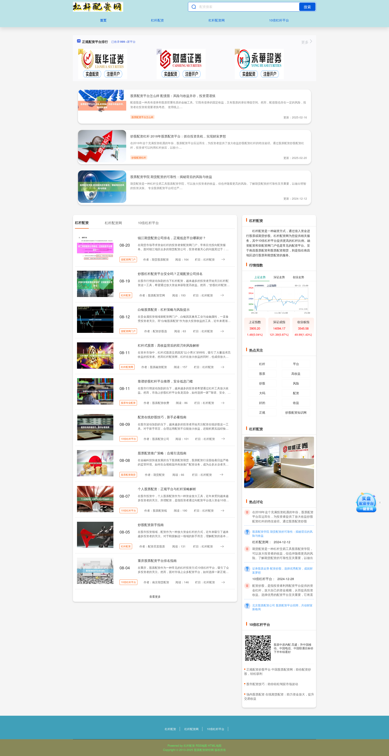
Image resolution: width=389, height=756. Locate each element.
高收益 (295, 373)
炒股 (262, 383)
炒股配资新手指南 (151, 524)
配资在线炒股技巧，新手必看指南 (162, 417)
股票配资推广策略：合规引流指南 (162, 453)
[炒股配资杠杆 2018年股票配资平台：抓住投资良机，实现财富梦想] (102, 146)
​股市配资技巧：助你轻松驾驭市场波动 (272, 684)
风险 (296, 383)
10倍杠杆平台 (279, 20)
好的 (262, 402)
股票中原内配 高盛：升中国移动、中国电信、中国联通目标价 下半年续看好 (293, 648)
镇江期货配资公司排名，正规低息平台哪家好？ (172, 237)
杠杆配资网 (216, 20)
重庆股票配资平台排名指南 (157, 560)
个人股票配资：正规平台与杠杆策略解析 (167, 489)
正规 (262, 412)
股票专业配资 (128, 402)
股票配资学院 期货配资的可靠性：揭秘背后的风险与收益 (171, 176)
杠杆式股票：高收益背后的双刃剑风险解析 (168, 345)
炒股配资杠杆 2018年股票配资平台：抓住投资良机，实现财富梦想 (178, 136)
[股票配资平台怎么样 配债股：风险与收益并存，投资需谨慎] (102, 105)
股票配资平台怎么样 (142, 117)
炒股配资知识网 (296, 412)
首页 (103, 20)
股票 (262, 373)
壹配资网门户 (128, 259)
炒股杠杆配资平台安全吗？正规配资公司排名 (170, 273)
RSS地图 (201, 745)
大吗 (262, 393)
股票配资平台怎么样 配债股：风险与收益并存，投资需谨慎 (172, 95)
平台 (296, 364)
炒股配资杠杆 (138, 157)
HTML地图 (214, 745)
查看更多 (155, 596)
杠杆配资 (157, 20)
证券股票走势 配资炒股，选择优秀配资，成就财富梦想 (282, 586)
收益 (296, 402)
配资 (296, 393)
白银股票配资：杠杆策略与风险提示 (164, 309)
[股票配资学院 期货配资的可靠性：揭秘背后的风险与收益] (102, 186)
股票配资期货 (128, 474)
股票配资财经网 (204, 750)
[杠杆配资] (98, 7)
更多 (305, 42)
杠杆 (262, 364)
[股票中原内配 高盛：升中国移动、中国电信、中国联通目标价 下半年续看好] (258, 648)
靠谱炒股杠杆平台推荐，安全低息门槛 (165, 381)
